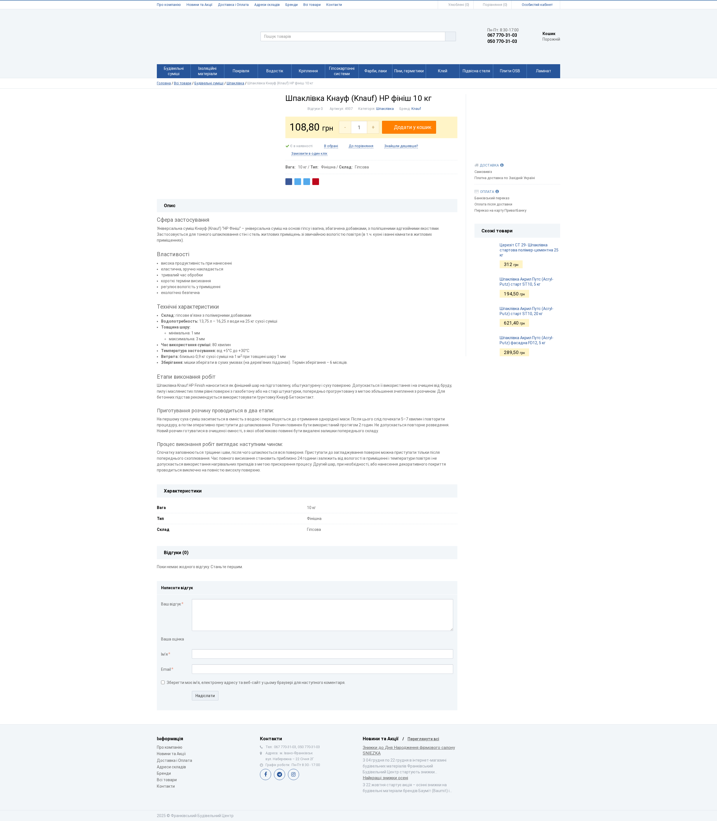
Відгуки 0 (315, 109)
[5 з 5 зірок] (218, 639)
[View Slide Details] (517, 122)
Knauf (416, 109)
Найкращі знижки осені (385, 777)
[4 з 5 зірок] (212, 639)
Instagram (293, 774)
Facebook (265, 774)
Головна (164, 83)
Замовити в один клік (309, 153)
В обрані (331, 146)
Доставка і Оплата (233, 5)
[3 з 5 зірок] (206, 639)
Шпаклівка (235, 83)
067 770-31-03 (502, 35)
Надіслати (205, 695)
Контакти (334, 5)
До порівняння (361, 146)
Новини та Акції (199, 5)
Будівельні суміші (209, 83)
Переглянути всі (423, 739)
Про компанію (169, 5)
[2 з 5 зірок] (201, 639)
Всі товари (312, 5)
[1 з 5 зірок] (195, 639)
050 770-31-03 (502, 41)
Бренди (291, 5)
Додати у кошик (412, 127)
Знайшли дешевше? (401, 146)
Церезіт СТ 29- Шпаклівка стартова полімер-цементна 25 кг (529, 250)
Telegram (279, 774)
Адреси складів (267, 5)
